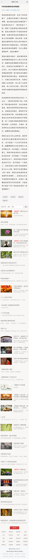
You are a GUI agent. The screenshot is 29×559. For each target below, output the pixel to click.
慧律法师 (11, 541)
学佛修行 (18, 541)
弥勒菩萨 (11, 544)
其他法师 (4, 531)
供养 (18, 535)
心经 (4, 535)
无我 (4, 538)
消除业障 (11, 531)
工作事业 (25, 544)
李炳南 (10, 538)
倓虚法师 (18, 531)
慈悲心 (25, 535)
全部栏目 (13, 197)
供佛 (25, 531)
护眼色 (14, 10)
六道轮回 (25, 538)
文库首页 (5, 197)
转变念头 (11, 535)
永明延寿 (18, 544)
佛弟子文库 (15, 2)
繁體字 (8, 10)
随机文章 (21, 197)
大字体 (11, 10)
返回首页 (8, 551)
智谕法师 (25, 541)
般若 (4, 541)
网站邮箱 (21, 551)
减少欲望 (18, 538)
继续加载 (14, 527)
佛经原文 (17, 551)
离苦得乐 (4, 544)
